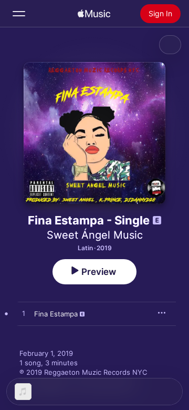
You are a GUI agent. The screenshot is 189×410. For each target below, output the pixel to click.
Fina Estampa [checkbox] (56, 314)
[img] (94, 13)
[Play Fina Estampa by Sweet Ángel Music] (23, 314)
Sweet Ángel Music (95, 235)
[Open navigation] (18, 13)
